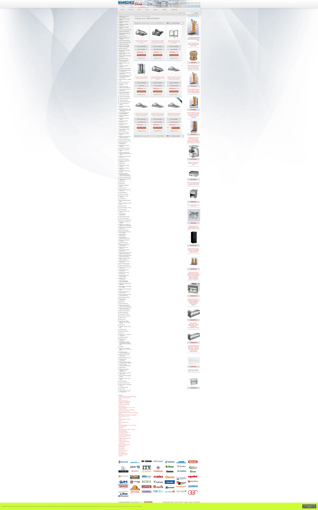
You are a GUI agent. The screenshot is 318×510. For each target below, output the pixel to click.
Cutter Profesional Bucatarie (123, 124)
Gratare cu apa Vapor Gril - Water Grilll (125, 190)
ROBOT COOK (122, 317)
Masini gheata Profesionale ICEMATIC (125, 284)
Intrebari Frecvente (168, 502)
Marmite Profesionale (124, 230)
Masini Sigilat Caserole (124, 297)
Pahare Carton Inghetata (124, 310)
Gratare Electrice (123, 192)
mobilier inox (122, 404)
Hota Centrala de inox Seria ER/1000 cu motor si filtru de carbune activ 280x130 (157, 114)
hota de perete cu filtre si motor (127, 429)
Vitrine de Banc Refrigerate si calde (125, 376)
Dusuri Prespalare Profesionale (123, 143)
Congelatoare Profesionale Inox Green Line (125, 71)
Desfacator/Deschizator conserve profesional (124, 127)
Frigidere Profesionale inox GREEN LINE (125, 179)
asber (120, 421)
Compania (122, 6)
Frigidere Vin (122, 181)
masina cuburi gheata (124, 401)
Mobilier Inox (122, 301)
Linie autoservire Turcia (124, 216)
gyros (120, 417)
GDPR (186, 502)
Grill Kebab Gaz (122, 198)
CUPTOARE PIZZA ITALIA (125, 101)
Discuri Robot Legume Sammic (124, 134)
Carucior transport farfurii (125, 68)
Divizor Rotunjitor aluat (124, 139)
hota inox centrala (122, 437)
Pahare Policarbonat (123, 312)
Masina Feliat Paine (123, 242)
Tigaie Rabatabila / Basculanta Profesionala (124, 352)
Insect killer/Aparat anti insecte (124, 212)
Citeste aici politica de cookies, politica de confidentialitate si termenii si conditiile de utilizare (121, 506)
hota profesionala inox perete (127, 415)
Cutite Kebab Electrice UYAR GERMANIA (124, 113)
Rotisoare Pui (122, 324)
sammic (128, 411)
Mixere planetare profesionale (122, 299)
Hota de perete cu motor (124, 444)
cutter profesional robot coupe (125, 434)
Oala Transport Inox (123, 303)
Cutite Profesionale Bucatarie (123, 121)
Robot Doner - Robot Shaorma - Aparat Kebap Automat (124, 322)
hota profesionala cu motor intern (127, 425)
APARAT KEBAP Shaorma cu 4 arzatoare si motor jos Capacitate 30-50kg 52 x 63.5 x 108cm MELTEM (193, 91)
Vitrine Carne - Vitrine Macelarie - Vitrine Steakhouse (124, 370)
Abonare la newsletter (124, 502)
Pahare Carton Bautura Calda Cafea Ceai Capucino (125, 306)
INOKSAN (196, 502)
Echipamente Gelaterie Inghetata (124, 146)
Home (122, 9)
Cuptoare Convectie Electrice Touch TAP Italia (124, 87)
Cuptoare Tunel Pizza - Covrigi (124, 104)
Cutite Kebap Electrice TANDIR (124, 119)
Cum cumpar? (178, 502)
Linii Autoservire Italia (124, 218)
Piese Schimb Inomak (124, 314)
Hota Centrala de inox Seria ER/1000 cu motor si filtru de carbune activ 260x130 (141, 114)
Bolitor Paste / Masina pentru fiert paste (124, 61)
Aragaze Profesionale (124, 44)
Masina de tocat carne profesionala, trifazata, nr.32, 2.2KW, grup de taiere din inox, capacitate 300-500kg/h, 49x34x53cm (193, 140)
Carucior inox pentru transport (123, 66)
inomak (121, 428)
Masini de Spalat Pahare (124, 265)
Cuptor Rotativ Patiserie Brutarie (124, 107)
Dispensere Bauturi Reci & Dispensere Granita (125, 137)
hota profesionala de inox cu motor (127, 407)
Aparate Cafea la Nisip (124, 31)
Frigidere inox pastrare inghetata (124, 169)
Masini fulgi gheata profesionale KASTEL (124, 281)
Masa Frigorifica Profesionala (122, 235)
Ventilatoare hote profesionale (123, 360)
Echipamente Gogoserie (124, 148)
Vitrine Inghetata (123, 381)
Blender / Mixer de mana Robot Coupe (124, 54)
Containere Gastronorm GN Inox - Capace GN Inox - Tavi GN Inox (125, 76)
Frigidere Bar (122, 163)
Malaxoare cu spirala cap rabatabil (124, 222)
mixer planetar (121, 449)
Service (132, 6)
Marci (139, 9)
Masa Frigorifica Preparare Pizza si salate (125, 232)
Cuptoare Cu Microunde (124, 96)
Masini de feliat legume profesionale (124, 261)
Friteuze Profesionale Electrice (124, 186)
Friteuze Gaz (122, 183)
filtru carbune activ (123, 422)
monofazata (122, 452)
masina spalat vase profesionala (127, 396)
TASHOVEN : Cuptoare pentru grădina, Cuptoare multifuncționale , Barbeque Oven (125, 343)
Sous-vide (121, 332)
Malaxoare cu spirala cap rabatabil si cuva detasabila (125, 225)
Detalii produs (141, 55)
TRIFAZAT (122, 447)
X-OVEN (164, 9)
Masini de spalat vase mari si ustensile (125, 268)
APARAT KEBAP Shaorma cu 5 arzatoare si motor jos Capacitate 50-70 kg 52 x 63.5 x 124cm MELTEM (193, 115)
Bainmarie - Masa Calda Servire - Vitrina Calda (124, 46)
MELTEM (120, 413)
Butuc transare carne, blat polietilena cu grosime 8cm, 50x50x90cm (174, 42)
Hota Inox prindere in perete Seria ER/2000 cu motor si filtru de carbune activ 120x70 (157, 42)
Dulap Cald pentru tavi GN (125, 140)
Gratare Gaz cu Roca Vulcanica (123, 196)
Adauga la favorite (141, 58)
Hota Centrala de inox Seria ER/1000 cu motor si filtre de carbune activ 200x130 (174, 114)
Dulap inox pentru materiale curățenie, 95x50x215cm (141, 77)
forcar (127, 404)
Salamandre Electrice (123, 331)
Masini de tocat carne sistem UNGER (124, 276)
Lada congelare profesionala (122, 214)
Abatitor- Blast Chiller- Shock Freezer (124, 17)
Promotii (131, 9)
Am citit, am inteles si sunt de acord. (309, 506)
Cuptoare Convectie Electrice (123, 84)
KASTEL (126, 432)
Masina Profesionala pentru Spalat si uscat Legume (125, 253)
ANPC (191, 502)
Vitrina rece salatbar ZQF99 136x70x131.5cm (193, 370)
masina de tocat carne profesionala (128, 412)
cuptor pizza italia (124, 441)
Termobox (121, 346)
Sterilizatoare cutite (123, 337)
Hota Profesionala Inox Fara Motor (125, 204)
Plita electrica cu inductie (124, 315)
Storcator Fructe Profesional (122, 340)
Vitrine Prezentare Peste (124, 382)
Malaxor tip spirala (122, 411)
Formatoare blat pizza (124, 159)
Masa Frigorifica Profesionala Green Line (124, 238)
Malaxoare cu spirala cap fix (125, 220)
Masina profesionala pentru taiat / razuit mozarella (125, 256)
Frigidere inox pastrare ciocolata (124, 166)
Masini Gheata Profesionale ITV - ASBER (125, 287)
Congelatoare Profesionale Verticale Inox (125, 73)
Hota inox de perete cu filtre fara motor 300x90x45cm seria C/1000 (158, 78)
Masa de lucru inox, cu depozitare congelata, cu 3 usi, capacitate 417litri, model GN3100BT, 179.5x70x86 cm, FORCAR (193, 301)
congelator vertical (122, 408)
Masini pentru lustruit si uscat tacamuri (124, 292)
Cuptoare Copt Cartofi (124, 94)
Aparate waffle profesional (125, 42)
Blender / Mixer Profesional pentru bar (125, 56)
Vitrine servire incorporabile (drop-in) (125, 385)
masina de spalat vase (123, 400)
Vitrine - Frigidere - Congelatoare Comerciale (124, 365)
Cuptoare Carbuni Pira (124, 82)
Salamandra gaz (122, 329)
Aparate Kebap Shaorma (124, 40)
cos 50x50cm (122, 443)
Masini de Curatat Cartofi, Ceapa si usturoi (124, 259)
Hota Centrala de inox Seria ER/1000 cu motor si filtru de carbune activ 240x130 (174, 78)
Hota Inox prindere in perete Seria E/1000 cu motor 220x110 (141, 42)
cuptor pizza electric (125, 438)
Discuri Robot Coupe (124, 131)
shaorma (121, 455)
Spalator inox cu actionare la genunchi (125, 335)
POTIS (120, 433)
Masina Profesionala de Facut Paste (124, 250)
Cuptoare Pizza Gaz (123, 100)
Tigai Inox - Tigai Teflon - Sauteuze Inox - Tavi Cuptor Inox (125, 349)
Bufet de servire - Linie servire (124, 63)
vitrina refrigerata (123, 430)
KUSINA (121, 432)
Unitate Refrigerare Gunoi (125, 357)
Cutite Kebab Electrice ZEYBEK (124, 116)
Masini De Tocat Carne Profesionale (124, 273)
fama (120, 423)
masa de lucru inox (124, 419)
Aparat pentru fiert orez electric (124, 19)
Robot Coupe (122, 319)
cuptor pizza (124, 433)
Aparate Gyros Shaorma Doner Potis (124, 34)
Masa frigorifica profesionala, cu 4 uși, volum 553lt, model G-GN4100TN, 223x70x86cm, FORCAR (193, 325)
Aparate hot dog (122, 36)
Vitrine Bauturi (122, 367)
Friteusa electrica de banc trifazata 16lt (193, 205)
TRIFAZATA (121, 416)
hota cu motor (123, 450)
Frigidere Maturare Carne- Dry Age (124, 171)
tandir (125, 426)
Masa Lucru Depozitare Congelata (124, 240)
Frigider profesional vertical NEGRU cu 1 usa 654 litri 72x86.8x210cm (193, 227)
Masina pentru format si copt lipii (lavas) (124, 245)
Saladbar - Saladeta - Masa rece (125, 327)
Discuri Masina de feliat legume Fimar (124, 130)
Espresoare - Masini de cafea (124, 150)
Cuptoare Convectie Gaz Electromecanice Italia (124, 93)
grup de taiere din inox (123, 445)
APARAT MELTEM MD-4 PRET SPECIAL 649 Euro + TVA (193, 39)
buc (168, 127)
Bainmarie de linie (123, 48)
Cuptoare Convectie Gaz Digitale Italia (124, 90)
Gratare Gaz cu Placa (123, 194)
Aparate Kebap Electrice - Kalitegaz (124, 38)
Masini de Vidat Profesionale (122, 279)
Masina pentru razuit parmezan (123, 248)
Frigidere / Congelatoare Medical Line (124, 161)
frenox (120, 399)
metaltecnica (122, 440)
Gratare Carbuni (122, 187)
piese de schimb (123, 453)
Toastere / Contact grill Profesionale (124, 355)
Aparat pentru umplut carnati (124, 28)
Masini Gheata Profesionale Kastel (125, 290)
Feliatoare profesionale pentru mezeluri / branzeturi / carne (125, 153)
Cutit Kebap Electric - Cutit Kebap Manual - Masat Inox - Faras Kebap (125, 110)
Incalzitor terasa (122, 209)
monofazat (126, 403)
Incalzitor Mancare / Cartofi (125, 207)
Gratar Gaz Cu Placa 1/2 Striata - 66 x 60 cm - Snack (193, 163)
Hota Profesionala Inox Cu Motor (125, 201)
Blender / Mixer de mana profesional (124, 51)
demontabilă (121, 426)
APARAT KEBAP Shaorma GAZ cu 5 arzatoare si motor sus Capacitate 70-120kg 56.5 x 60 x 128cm (193, 67)
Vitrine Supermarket (123, 387)
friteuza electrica (122, 448)
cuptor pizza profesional (124, 436)
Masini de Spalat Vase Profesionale (124, 270)
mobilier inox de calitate (124, 397)
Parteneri (144, 16)
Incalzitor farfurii (123, 205)
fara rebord (127, 416)
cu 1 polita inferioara (123, 454)
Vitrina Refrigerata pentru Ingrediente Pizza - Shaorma (125, 362)
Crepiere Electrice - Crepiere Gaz (125, 80)
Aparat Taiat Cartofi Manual (125, 29)
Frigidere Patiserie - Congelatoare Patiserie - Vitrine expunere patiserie (124, 174)
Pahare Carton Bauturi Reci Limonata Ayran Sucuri (125, 308)
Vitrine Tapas (122, 389)
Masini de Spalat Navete (124, 263)
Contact (155, 9)
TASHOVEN (174, 9)
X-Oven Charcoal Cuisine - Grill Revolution (125, 391)
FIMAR (121, 403)
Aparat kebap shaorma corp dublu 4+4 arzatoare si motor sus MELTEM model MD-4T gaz (193, 250)
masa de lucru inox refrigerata (127, 410)
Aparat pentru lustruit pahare (124, 22)
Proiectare (142, 6)
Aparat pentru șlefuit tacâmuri (123, 25)
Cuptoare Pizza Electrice (124, 98)
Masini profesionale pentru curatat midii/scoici (125, 295)
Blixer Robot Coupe (123, 58)
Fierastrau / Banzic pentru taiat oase (125, 157)
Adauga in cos (175, 127)
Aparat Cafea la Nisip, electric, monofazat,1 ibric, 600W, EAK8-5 (193, 44)
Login (147, 9)
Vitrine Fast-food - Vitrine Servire (124, 379)
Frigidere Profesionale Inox (125, 177)
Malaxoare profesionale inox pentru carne (125, 228)
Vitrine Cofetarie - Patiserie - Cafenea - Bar (125, 373)
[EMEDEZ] (130, 3)
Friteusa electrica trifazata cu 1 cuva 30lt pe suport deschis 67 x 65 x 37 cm (193, 183)
